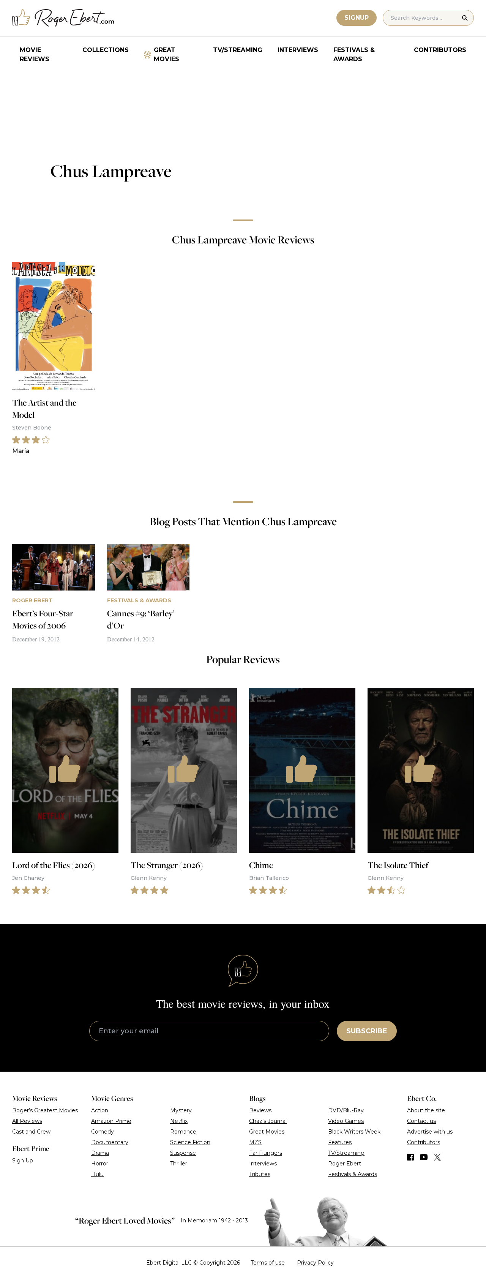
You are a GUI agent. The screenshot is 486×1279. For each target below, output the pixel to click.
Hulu (97, 1174)
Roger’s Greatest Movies (45, 1110)
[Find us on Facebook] (410, 1157)
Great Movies (166, 54)
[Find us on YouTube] (424, 1157)
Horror (99, 1163)
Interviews (298, 50)
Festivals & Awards (354, 54)
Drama (100, 1153)
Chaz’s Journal (268, 1121)
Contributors (440, 50)
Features (340, 1142)
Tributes (259, 1174)
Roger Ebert (344, 1163)
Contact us (421, 1121)
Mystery (181, 1110)
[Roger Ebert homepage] (63, 18)
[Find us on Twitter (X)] (437, 1157)
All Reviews (27, 1121)
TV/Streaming (237, 50)
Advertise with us (430, 1131)
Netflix (179, 1121)
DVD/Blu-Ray (346, 1110)
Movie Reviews (34, 54)
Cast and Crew (31, 1131)
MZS (255, 1142)
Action (99, 1110)
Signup (356, 17)
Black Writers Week (354, 1131)
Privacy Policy (315, 1262)
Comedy (102, 1131)
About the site (426, 1110)
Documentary (109, 1142)
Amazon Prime (111, 1121)
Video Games (346, 1121)
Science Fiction (190, 1142)
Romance (183, 1131)
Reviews (260, 1110)
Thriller (178, 1163)
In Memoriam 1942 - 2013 (214, 1220)
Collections (105, 50)
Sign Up (22, 1160)
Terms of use (268, 1262)
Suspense (183, 1153)
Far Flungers (265, 1153)
